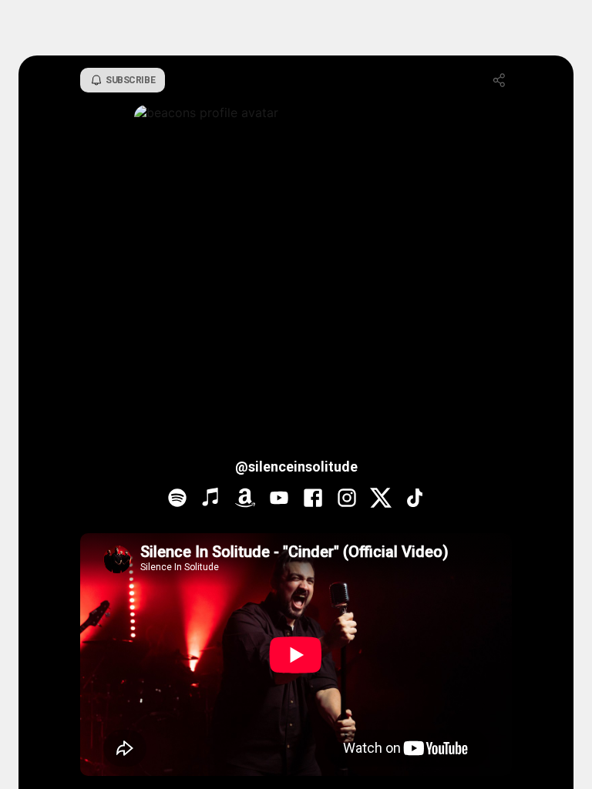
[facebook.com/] (313, 499)
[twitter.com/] (381, 499)
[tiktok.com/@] (415, 499)
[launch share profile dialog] (499, 80)
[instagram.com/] (347, 499)
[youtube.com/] (279, 499)
